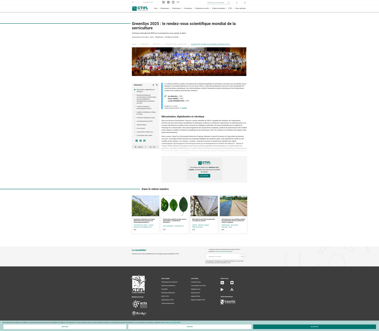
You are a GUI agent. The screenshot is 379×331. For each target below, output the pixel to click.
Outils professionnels (167, 303)
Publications (144, 44)
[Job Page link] (178, 2)
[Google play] (222, 290)
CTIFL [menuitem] (230, 8)
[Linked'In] (222, 284)
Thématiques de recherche (169, 282)
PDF (154, 147)
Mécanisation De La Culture (141, 37)
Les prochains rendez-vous (145, 132)
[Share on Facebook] (144, 141)
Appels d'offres (195, 296)
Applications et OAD (167, 300)
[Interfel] (228, 304)
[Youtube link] (173, 2)
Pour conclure (141, 128)
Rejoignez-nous (195, 289)
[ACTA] (140, 308)
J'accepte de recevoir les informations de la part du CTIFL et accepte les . (224, 250)
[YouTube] (232, 283)
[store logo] (141, 8)
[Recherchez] (227, 3)
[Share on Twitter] (141, 141)
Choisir (190, 327)
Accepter (314, 327)
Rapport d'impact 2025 (198, 300)
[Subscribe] (242, 256)
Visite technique (141, 125)
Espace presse (195, 292)
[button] (134, 2)
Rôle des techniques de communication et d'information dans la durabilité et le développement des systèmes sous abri (146, 99)
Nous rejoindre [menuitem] (240, 8)
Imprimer (140, 147)
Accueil (134, 44)
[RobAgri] (139, 315)
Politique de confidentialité (172, 322)
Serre (152, 37)
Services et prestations (168, 285)
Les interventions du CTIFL (145, 121)
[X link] (168, 2)
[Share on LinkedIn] (137, 141)
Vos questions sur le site (198, 285)
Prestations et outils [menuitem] (202, 8)
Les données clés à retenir (144, 135)
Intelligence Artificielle (172, 37)
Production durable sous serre (146, 117)
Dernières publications (168, 292)
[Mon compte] (237, 3)
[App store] (232, 290)
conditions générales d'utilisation (224, 251)
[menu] (200, 8)
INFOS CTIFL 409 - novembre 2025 (175, 44)
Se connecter (204, 176)
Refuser (65, 327)
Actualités (164, 289)
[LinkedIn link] (163, 2)
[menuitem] (156, 8)
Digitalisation (160, 37)
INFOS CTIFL (157, 44)
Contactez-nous (148, 2)
